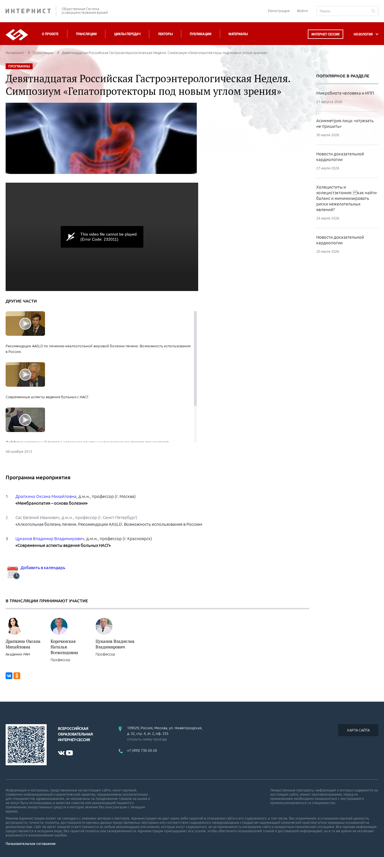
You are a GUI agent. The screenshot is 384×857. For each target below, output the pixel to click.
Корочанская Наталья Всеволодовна (64, 646)
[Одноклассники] (16, 675)
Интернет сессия (325, 34)
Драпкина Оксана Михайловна (23, 644)
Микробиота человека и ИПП (345, 93)
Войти (302, 11)
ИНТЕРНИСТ (31, 10)
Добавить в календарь (42, 567)
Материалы (238, 34)
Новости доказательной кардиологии (340, 156)
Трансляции (86, 34)
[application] (102, 237)
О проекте (50, 34)
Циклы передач (127, 34)
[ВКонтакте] (9, 675)
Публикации (200, 34)
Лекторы (165, 34)
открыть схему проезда (147, 739)
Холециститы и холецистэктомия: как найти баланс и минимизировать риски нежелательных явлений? (346, 198)
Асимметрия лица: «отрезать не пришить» (345, 123)
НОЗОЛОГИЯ (363, 34)
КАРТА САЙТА (358, 730)
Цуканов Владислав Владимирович (115, 644)
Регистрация (279, 11)
